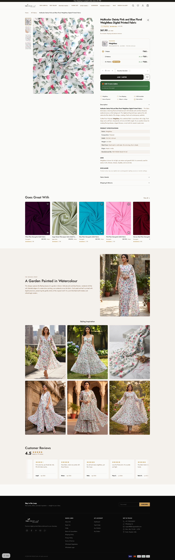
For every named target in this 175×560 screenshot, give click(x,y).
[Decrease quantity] (102, 70)
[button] (129, 71)
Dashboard (97, 522)
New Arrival (44, 5)
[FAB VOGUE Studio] (30, 5)
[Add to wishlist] (147, 77)
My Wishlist (97, 528)
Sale (114, 5)
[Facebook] (31, 530)
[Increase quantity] (112, 70)
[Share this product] (148, 20)
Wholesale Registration (71, 544)
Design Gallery (123, 5)
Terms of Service (69, 541)
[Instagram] (27, 530)
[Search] (133, 5)
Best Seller (53, 5)
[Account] (143, 5)
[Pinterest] (36, 530)
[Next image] (91, 56)
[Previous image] (36, 56)
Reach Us (67, 525)
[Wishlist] (138, 5)
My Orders (97, 531)
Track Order (97, 525)
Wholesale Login (70, 547)
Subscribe (144, 504)
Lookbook (94, 5)
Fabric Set (75, 5)
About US (67, 522)
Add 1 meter (122, 77)
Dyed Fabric (84, 5)
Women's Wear (105, 5)
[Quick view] (47, 232)
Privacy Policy (69, 538)
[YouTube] (40, 530)
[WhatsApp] (45, 530)
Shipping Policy (69, 535)
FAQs (66, 528)
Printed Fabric (63, 5)
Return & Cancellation (71, 531)
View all (146, 198)
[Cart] (147, 5)
